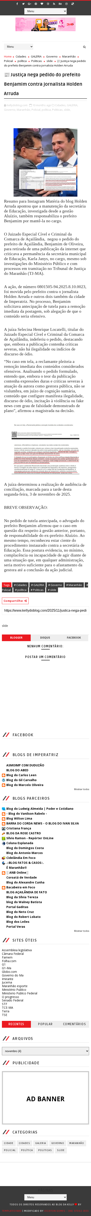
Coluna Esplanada (19, 843)
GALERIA (36, 56)
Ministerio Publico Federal (19, 993)
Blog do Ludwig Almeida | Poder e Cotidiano (39, 809)
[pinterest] (36, 4)
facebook (74, 637)
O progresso (10, 997)
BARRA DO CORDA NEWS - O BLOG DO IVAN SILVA (42, 823)
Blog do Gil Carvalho (21, 780)
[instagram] (66, 4)
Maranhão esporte (15, 986)
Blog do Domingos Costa (25, 848)
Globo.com (9, 972)
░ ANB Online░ (17, 872)
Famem (7, 957)
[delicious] (72, 4)
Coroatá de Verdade (21, 877)
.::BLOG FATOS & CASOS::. (25, 863)
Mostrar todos (81, 789)
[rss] (54, 4)
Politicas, (57, 110)
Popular (45, 1024)
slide (50, 61)
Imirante (7, 979)
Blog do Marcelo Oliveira (24, 785)
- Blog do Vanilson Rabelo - (26, 813)
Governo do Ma (12, 975)
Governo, (10, 110)
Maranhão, (24, 110)
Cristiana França (18, 828)
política (22, 61)
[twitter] (23, 4)
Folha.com (9, 961)
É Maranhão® (16, 868)
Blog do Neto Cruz (20, 912)
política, (46, 110)
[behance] (60, 4)
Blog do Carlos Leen (21, 775)
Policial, (36, 110)
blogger (16, 637)
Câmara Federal (13, 954)
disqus (45, 637)
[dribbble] (48, 4)
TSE (4, 1015)
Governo (52, 56)
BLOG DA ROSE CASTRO (23, 833)
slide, (67, 110)
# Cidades (20, 585)
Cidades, (60, 105)
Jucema (7, 982)
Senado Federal (12, 1000)
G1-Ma (6, 968)
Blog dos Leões (17, 922)
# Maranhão (74, 585)
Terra (5, 1011)
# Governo (55, 585)
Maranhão (69, 56)
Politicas (36, 61)
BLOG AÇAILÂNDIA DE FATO (26, 892)
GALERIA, (72, 105)
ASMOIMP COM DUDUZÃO (25, 765)
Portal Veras (15, 927)
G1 (4, 964)
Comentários (74, 1024)
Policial (8, 61)
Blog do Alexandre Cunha (25, 882)
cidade (9, 1143)
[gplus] (30, 4)
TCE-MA (7, 1007)
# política (20, 590)
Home (8, 56)
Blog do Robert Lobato (23, 917)
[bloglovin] (42, 4)
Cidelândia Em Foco (21, 858)
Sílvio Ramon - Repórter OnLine (30, 838)
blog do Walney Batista (24, 902)
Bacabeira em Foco (20, 887)
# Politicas (37, 590)
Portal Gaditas (17, 907)
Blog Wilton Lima (19, 818)
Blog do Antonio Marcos (24, 853)
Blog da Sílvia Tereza (22, 897)
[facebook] (17, 4)
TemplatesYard (12, 1211)
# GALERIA (37, 585)
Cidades (21, 56)
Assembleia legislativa (17, 950)
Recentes (16, 1024)
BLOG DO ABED (17, 770)
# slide (52, 590)
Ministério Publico (14, 990)
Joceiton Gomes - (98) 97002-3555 (66, 1211)
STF (4, 1004)
